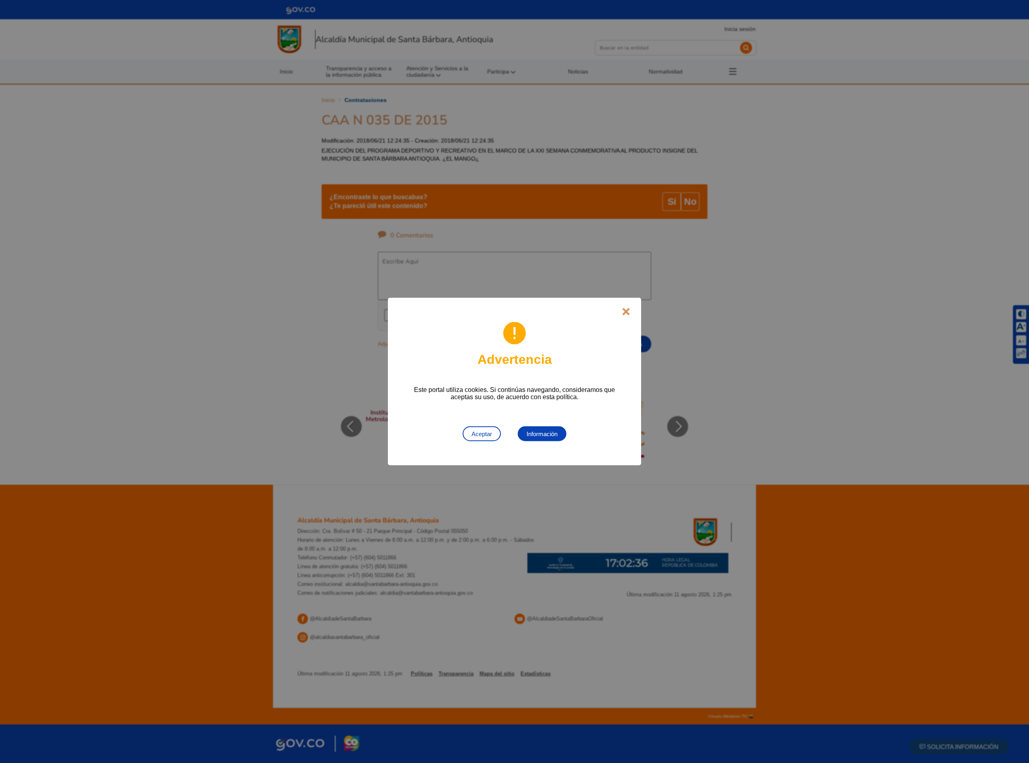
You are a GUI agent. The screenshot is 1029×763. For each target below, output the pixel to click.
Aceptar (481, 433)
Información (542, 433)
